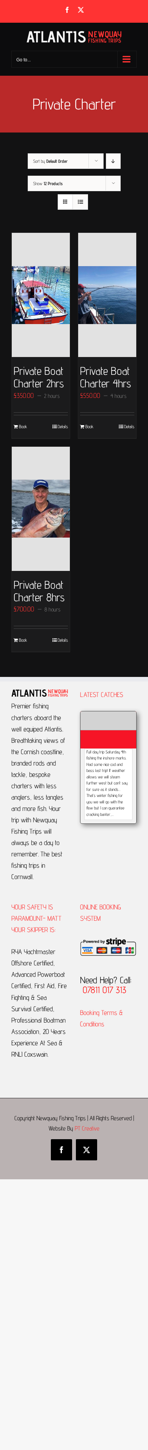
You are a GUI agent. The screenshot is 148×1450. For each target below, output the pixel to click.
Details (63, 426)
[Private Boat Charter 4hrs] (107, 295)
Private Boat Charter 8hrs (39, 591)
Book (23, 426)
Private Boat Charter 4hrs (105, 377)
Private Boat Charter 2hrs (39, 377)
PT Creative (87, 1128)
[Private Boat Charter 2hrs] (41, 295)
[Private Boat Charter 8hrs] (41, 509)
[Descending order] (113, 161)
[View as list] (80, 202)
